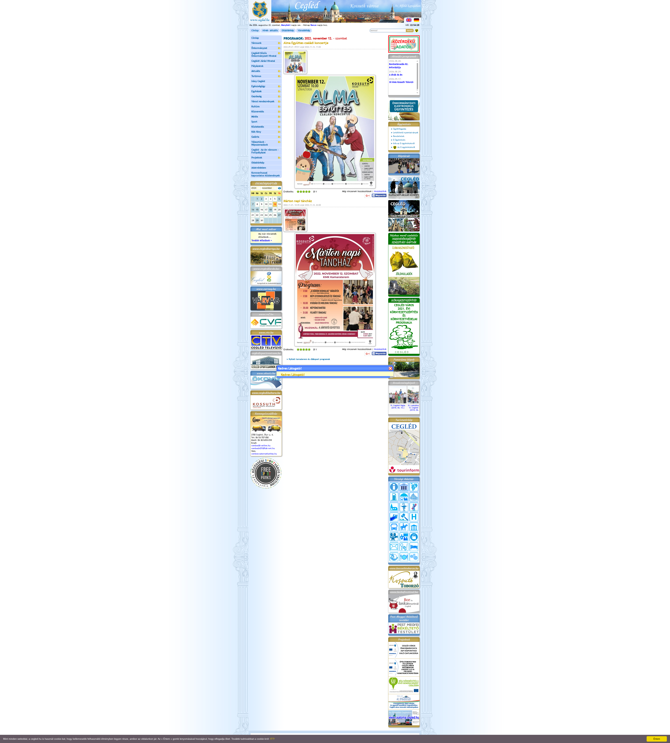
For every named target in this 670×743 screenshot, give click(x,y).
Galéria (255, 136)
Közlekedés (257, 126)
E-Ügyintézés (399, 140)
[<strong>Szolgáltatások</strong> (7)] (414, 556)
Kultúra (255, 106)
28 (253, 220)
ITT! (272, 738)
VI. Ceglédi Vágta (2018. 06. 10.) (397, 406)
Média (254, 116)
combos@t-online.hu (260, 445)
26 (275, 215)
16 (261, 209)
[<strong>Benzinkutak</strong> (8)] (394, 496)
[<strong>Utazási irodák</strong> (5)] (394, 556)
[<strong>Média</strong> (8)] (394, 536)
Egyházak (256, 91)
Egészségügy (258, 86)
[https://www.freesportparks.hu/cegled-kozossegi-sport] (265, 488)
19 (275, 209)
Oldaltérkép (288, 30)
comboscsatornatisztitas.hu (264, 454)
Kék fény (256, 131)
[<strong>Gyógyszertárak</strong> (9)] (404, 507)
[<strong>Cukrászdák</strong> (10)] (414, 496)
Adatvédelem (258, 167)
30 (261, 220)
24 (266, 215)
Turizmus (256, 76)
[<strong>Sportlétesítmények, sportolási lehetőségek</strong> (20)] (404, 546)
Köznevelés (257, 111)
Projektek (256, 157)
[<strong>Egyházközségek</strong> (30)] (394, 507)
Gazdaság (256, 96)
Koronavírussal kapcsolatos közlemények (265, 174)
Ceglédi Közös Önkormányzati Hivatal (263, 54)
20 (279, 209)
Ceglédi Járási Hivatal (263, 60)
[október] (278, 188)
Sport (254, 121)
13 (279, 204)
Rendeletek (398, 136)
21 (253, 215)
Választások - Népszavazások (259, 143)
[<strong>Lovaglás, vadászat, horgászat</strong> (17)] (404, 526)
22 (257, 215)
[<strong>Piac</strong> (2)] (414, 536)
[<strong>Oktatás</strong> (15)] (404, 536)
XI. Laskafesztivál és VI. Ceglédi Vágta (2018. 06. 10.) (416, 407)
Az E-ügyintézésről (406, 147)
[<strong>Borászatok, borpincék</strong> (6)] (414, 487)
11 (270, 204)
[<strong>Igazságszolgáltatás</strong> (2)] (404, 517)
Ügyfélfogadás (399, 129)
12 (275, 204)
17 (266, 209)
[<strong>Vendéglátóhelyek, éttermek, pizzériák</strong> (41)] (404, 556)
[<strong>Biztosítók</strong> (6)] (404, 496)
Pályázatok (257, 66)
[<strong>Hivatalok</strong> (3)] (394, 517)
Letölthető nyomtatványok (405, 132)
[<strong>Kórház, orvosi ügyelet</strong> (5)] (414, 517)
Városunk (256, 43)
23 (261, 215)
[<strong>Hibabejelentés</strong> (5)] (414, 507)
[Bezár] (390, 368)
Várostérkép (304, 30)
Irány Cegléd (258, 81)
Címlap (255, 30)
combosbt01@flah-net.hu (263, 448)
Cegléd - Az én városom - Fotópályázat (265, 151)
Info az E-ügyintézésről (404, 143)
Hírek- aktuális (270, 30)
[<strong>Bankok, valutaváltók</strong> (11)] (404, 487)
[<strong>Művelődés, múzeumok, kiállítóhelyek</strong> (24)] (414, 526)
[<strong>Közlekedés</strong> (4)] (394, 526)
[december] (280, 188)
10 (266, 204)
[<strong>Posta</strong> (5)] (394, 546)
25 (270, 215)
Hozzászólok (380, 191)
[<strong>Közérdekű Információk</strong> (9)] (394, 487)
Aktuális (255, 71)
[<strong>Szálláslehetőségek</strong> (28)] (414, 546)
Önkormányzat (259, 48)
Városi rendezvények (262, 101)
